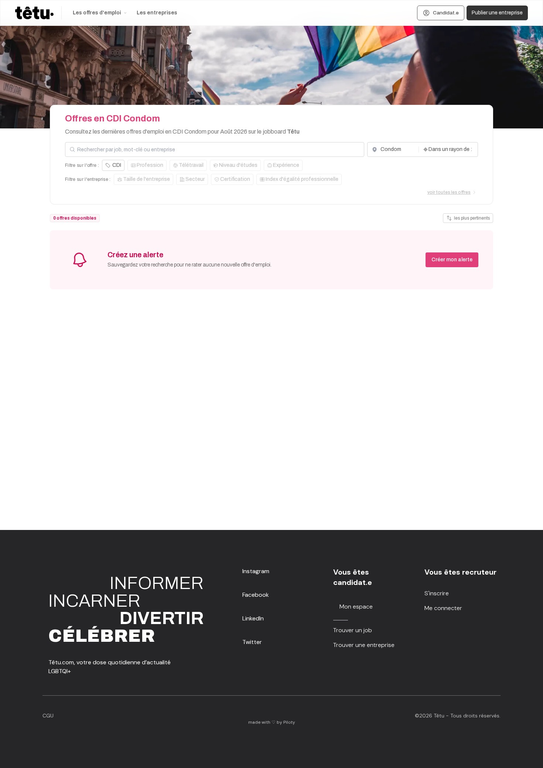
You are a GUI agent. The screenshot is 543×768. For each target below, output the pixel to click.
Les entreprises (157, 13)
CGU (48, 715)
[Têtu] (34, 13)
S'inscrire (436, 593)
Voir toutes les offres (449, 192)
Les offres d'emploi (97, 13)
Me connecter (443, 608)
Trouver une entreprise (364, 645)
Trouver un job (352, 630)
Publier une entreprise (497, 13)
